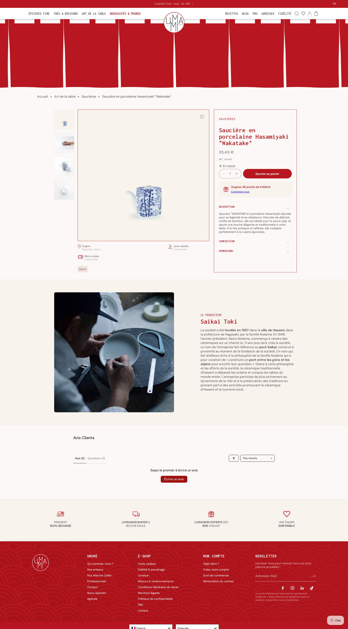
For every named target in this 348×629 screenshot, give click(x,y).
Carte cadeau (147, 563)
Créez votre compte (216, 569)
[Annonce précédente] (74, 4)
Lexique (143, 610)
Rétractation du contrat (218, 581)
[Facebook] (283, 588)
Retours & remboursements (156, 581)
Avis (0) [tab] (80, 458)
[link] (303, 13)
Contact (92, 587)
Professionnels (96, 581)
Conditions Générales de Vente (158, 587)
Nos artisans (95, 569)
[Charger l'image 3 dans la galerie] (64, 166)
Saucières (89, 96)
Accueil (42, 96)
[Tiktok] (312, 588)
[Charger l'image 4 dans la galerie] (64, 190)
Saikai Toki (219, 321)
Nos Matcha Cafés (99, 575)
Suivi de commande (216, 575)
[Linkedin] (302, 588)
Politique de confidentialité (155, 599)
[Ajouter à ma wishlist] (202, 117)
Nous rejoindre (96, 593)
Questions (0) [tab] (96, 458)
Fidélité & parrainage (151, 569)
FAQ (140, 604)
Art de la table (65, 96)
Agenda (92, 599)
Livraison (143, 575)
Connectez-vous (240, 191)
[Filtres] (234, 458)
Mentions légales (149, 593)
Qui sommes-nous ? (100, 563)
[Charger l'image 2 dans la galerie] (64, 143)
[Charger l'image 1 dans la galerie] (64, 119)
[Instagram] (292, 588)
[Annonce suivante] (273, 4)
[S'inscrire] (311, 576)
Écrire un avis (174, 479)
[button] (39, 13)
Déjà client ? (211, 563)
